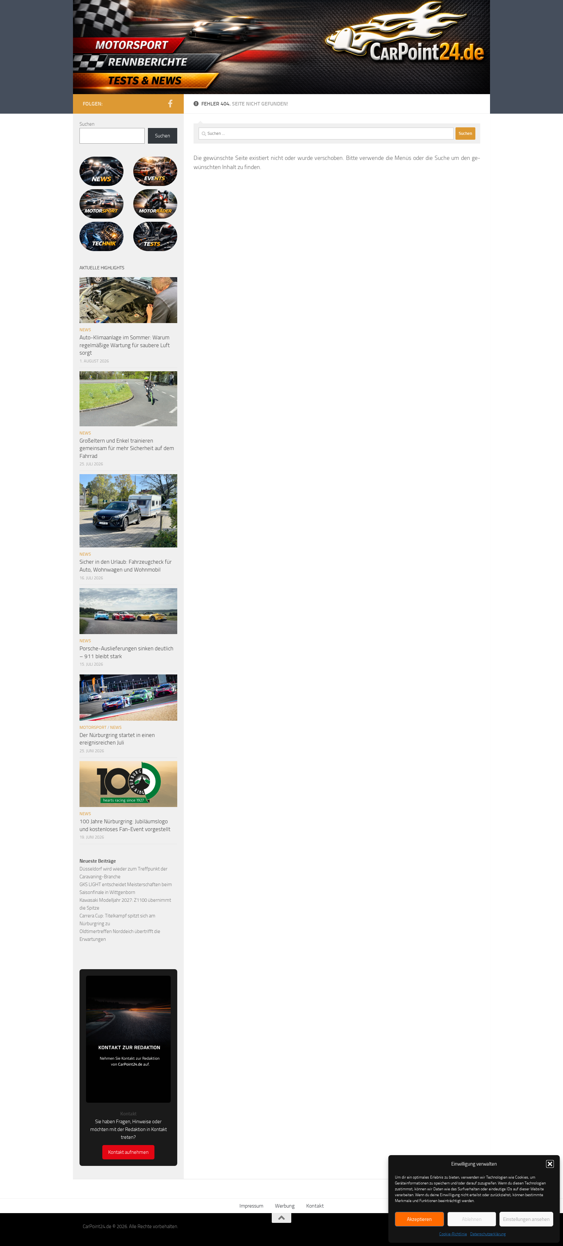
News (85, 329)
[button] (550, 1164)
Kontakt (315, 1206)
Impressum (251, 1206)
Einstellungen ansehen (526, 1219)
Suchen (86, 124)
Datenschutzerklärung (488, 1234)
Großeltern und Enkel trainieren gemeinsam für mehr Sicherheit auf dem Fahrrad (126, 448)
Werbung (285, 1206)
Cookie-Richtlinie (453, 1234)
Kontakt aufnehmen (128, 1152)
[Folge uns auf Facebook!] (170, 103)
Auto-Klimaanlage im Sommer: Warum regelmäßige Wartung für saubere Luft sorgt (124, 345)
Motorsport (93, 727)
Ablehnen (472, 1219)
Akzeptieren (419, 1219)
